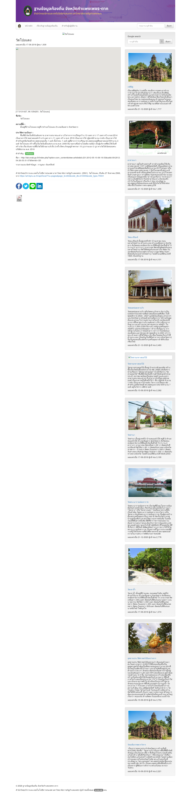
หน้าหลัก (28, 25)
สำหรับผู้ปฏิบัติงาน (69, 25)
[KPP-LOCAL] (19, 25)
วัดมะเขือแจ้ (133, 237)
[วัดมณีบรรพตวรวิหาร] (150, 725)
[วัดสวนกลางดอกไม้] (150, 357)
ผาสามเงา (132, 160)
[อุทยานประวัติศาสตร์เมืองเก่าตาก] (150, 638)
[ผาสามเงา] (150, 137)
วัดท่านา (131, 434)
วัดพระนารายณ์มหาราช (138, 501)
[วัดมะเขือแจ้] (150, 216)
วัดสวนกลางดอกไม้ (136, 363)
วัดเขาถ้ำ (131, 589)
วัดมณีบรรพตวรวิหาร (137, 744)
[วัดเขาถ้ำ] (150, 566)
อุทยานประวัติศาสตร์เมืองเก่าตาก (142, 658)
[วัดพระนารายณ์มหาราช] (150, 482)
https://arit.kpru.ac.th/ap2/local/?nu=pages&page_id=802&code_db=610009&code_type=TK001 (62, 175)
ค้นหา (169, 25)
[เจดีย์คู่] (150, 67)
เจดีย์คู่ (130, 86)
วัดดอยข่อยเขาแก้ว (136, 307)
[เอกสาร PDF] (19, 198)
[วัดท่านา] (150, 415)
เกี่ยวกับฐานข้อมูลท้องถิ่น (47, 25)
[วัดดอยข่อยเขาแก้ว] (150, 286)
